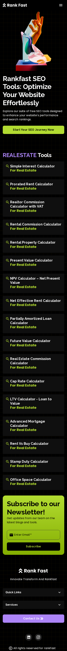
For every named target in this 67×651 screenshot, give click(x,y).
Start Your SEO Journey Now (33, 129)
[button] (33, 592)
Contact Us (31, 618)
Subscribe (33, 546)
